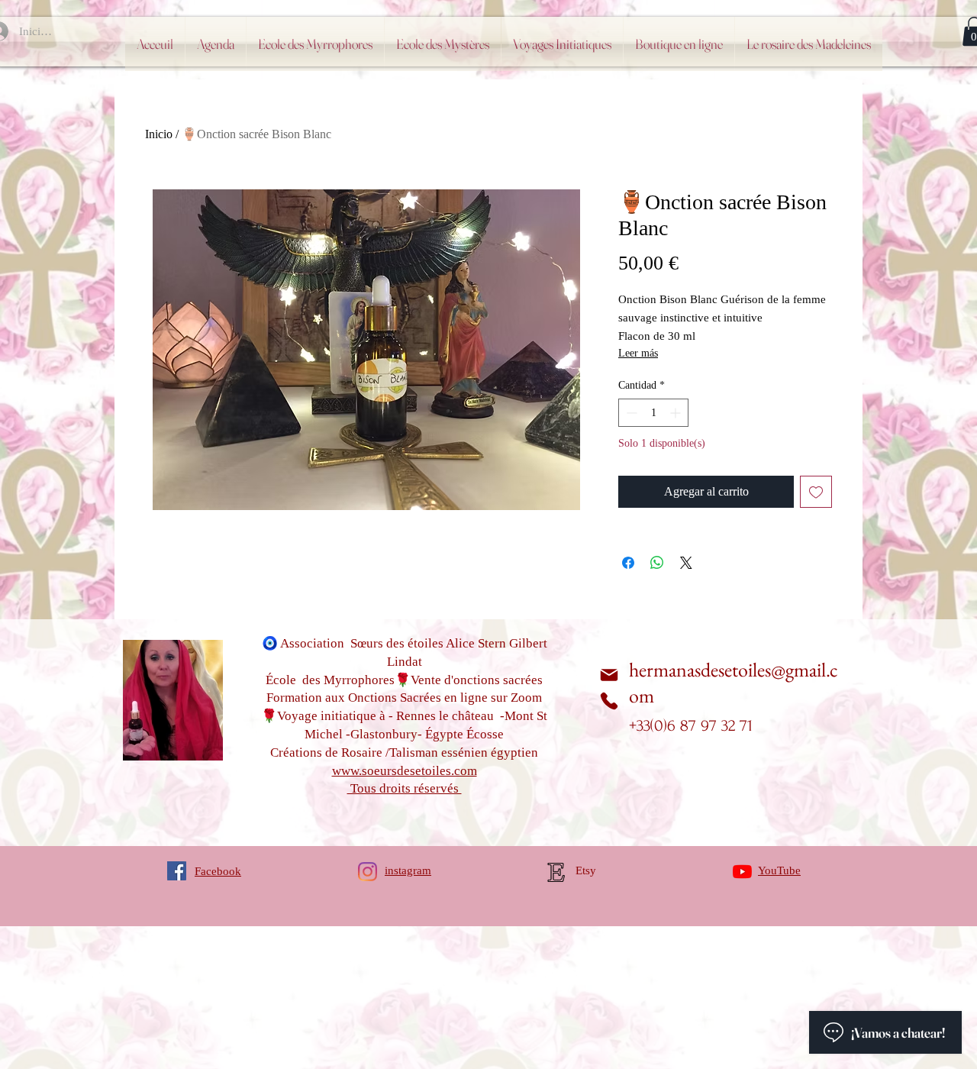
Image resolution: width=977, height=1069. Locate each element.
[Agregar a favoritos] (816, 492)
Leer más (638, 353)
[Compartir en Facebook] (628, 563)
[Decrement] (630, 412)
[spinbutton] (653, 412)
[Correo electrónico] (609, 674)
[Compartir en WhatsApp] (657, 563)
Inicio (159, 134)
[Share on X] (686, 563)
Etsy (586, 870)
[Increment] (676, 412)
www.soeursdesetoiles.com (404, 771)
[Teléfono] (609, 701)
